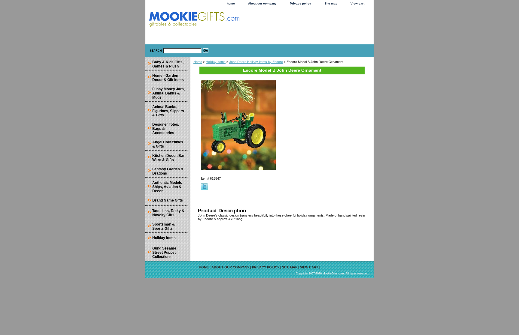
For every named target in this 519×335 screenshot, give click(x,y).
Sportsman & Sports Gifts (163, 226)
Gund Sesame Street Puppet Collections (164, 252)
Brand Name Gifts (167, 200)
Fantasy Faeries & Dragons (168, 171)
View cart (357, 3)
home (231, 3)
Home (197, 62)
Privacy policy (300, 3)
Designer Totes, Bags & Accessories (165, 128)
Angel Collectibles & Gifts (167, 144)
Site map (330, 3)
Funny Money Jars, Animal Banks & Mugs (168, 93)
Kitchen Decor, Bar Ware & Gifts (168, 158)
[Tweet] (204, 189)
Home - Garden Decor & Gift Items (168, 77)
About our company (262, 3)
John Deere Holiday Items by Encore (256, 62)
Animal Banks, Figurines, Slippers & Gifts (168, 111)
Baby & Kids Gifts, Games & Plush (168, 64)
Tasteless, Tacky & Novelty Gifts (168, 213)
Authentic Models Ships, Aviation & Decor (167, 187)
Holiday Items (216, 62)
